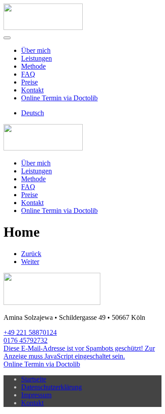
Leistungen (36, 58)
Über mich (36, 50)
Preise (29, 82)
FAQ (28, 74)
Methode (33, 66)
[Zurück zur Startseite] (43, 27)
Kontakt (32, 90)
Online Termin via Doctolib (59, 98)
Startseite (33, 379)
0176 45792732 (26, 340)
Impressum (36, 395)
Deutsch (32, 113)
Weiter (30, 261)
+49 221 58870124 (30, 332)
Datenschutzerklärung (51, 387)
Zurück (31, 253)
